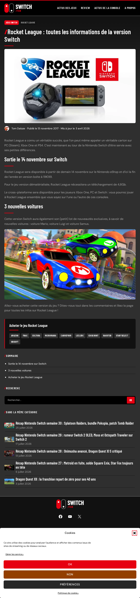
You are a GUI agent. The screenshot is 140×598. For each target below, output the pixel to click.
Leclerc (80, 335)
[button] (134, 533)
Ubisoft (15, 341)
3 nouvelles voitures (19, 370)
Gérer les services (14, 554)
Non (70, 574)
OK (130, 400)
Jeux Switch (12, 22)
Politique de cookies (68, 593)
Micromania (50, 335)
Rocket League (28, 22)
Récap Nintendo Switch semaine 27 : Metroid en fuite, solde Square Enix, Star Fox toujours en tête (74, 465)
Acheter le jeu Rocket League (25, 377)
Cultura (36, 335)
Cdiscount (93, 335)
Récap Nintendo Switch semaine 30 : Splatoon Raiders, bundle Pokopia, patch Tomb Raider (75, 423)
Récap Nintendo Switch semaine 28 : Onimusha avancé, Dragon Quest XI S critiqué (69, 451)
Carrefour (66, 335)
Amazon (14, 335)
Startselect (122, 335)
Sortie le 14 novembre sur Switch (27, 363)
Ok (70, 564)
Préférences (70, 584)
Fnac (25, 335)
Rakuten (107, 335)
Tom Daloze (18, 128)
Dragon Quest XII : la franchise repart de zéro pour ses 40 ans (56, 479)
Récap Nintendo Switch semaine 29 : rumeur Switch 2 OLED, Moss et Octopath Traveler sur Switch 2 (74, 437)
